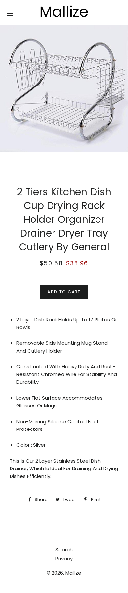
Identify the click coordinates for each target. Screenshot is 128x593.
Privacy (64, 558)
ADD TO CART (63, 292)
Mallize (73, 572)
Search (64, 549)
